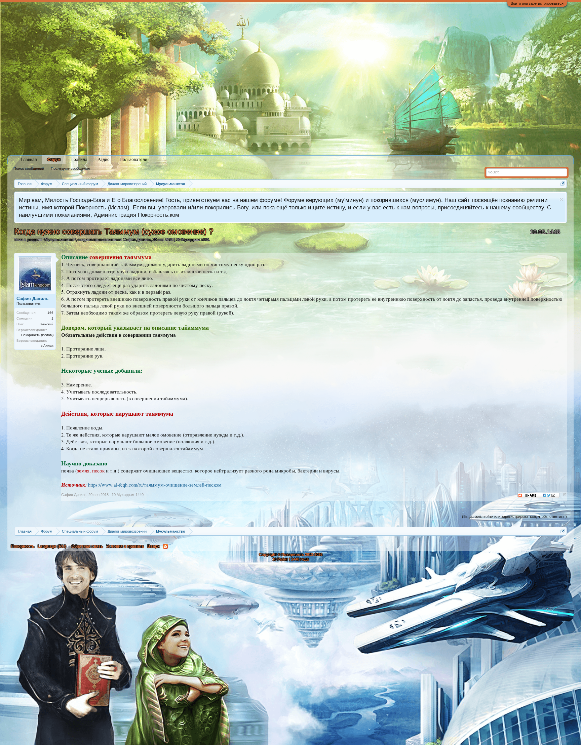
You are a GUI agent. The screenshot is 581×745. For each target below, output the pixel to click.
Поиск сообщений (28, 168)
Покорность (22, 546)
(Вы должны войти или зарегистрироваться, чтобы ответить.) (514, 516)
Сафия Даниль (137, 240)
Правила (79, 159)
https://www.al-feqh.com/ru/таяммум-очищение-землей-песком (155, 485)
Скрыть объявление (561, 199)
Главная (29, 159)
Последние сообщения (70, 168)
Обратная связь (87, 546)
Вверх (153, 546)
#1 (565, 495)
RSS (165, 546)
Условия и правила (125, 546)
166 (50, 313)
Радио (104, 159)
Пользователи (133, 159)
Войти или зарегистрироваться (537, 3)
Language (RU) (52, 546)
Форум (54, 159)
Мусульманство (59, 240)
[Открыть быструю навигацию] (562, 183)
